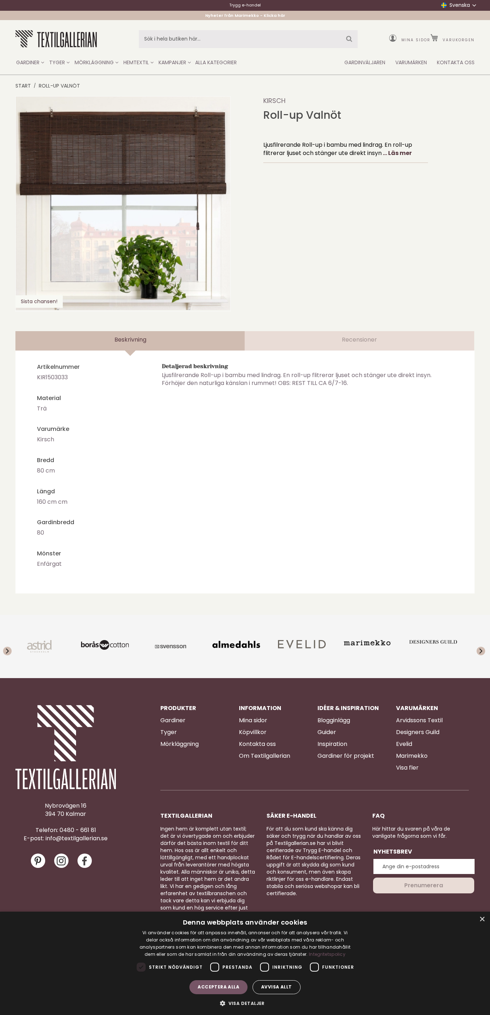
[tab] (130, 341)
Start (23, 85)
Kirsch (274, 100)
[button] (245, 1003)
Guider (326, 732)
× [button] (482, 919)
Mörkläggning (179, 744)
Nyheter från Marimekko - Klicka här (245, 15)
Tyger (168, 732)
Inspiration (332, 744)
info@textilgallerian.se (77, 838)
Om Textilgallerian (264, 756)
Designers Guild (417, 732)
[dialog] (245, 963)
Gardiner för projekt (345, 756)
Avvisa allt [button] (276, 987)
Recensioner (359, 339)
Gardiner (172, 720)
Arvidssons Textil (419, 720)
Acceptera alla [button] (218, 987)
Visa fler (407, 768)
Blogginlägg (333, 720)
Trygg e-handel (245, 5)
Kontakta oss (257, 744)
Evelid (404, 744)
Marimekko (412, 756)
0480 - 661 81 (78, 830)
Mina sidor (415, 40)
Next (476, 646)
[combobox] (248, 39)
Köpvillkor (253, 732)
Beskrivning (130, 339)
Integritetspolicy (327, 954)
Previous (13, 646)
